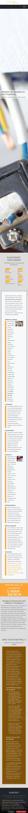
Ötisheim (9, 567)
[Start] (14, 2)
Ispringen (14, 567)
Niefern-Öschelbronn (12, 563)
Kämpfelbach (10, 574)
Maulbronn (9, 571)
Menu (24, 6)
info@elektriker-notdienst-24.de (9, 802)
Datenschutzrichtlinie (6, 810)
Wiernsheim (18, 572)
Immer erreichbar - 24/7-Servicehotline (14, 590)
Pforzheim (19, 569)
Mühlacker (14, 569)
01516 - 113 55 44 (9, 804)
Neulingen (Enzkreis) (16, 565)
